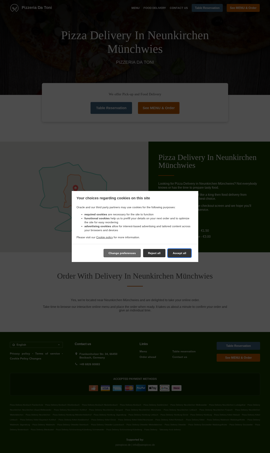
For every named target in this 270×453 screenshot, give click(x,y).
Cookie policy (104, 237)
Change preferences (122, 253)
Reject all (154, 253)
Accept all (179, 253)
